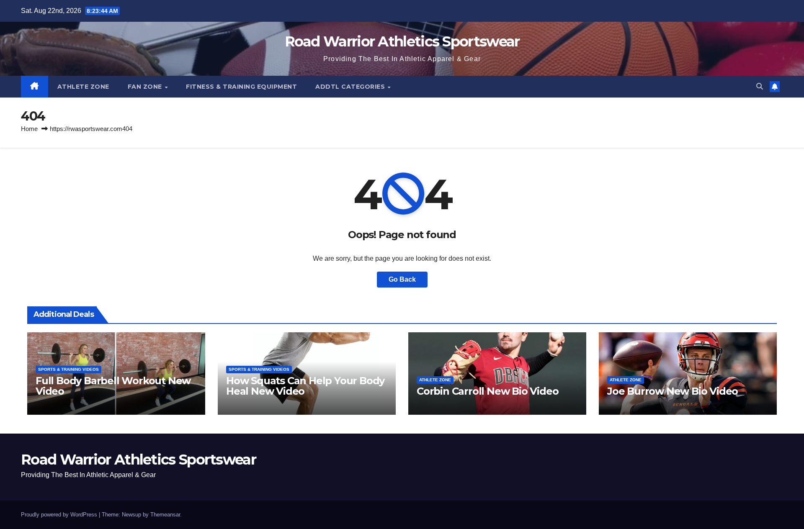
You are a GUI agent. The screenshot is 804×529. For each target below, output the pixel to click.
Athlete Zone (83, 86)
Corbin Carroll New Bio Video (487, 391)
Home (29, 128)
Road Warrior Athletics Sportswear (402, 41)
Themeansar (165, 514)
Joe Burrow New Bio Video (672, 391)
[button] (759, 86)
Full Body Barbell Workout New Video (113, 386)
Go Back (402, 279)
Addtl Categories (351, 86)
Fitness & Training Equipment (241, 86)
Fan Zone (146, 86)
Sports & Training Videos (68, 369)
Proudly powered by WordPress (60, 514)
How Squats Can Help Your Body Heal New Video (305, 386)
